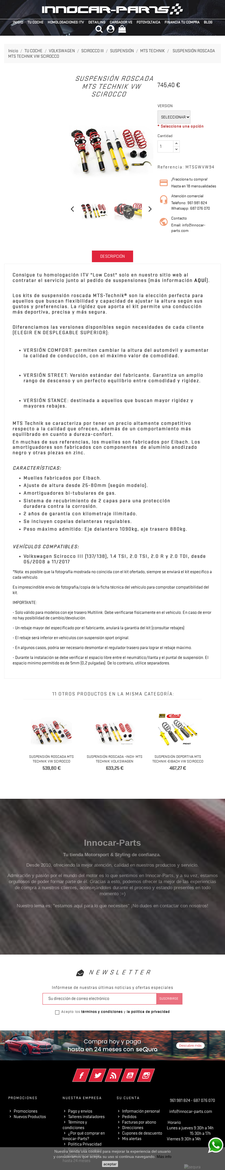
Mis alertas (131, 1138)
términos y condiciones (102, 1011)
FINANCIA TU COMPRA (182, 22)
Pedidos (129, 1116)
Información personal (141, 1111)
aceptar (110, 1164)
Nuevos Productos (30, 1116)
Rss (121, 1071)
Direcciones (132, 1127)
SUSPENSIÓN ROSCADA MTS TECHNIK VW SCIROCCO (51, 759)
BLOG (208, 22)
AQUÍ (200, 280)
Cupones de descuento (142, 1133)
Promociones (25, 1111)
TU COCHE (35, 22)
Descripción (112, 256)
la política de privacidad (148, 1011)
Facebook (89, 1071)
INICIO (18, 22)
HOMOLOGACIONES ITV (66, 22)
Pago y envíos (80, 1111)
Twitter (105, 1071)
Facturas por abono (139, 1122)
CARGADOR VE (121, 22)
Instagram (153, 1071)
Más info (164, 1156)
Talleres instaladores (86, 1116)
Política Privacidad (85, 1144)
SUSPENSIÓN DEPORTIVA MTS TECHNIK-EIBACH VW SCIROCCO (177, 759)
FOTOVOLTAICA (148, 22)
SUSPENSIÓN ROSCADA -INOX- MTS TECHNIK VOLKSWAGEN (114, 759)
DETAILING (96, 22)
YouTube (137, 1071)
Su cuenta (128, 1098)
